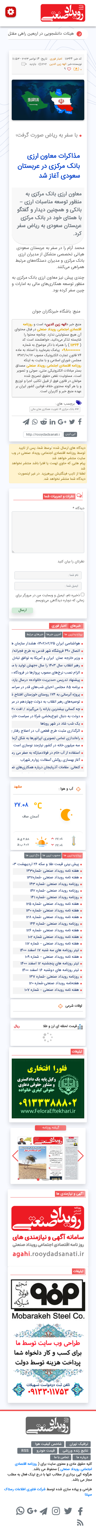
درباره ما (82, 1457)
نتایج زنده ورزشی (75, 1451)
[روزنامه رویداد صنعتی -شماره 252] (48, 1156)
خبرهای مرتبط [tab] (34, 634)
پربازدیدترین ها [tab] (73, 634)
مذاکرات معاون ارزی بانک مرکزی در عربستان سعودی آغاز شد (49, 166)
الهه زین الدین (56, 324)
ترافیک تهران (79, 1444)
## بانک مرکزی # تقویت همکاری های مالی (55, 409)
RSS (25, 1451)
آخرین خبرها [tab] (53, 634)
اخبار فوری (56, 59)
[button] (58, 1179)
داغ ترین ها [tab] (32, 855)
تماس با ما (61, 1457)
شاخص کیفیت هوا (48, 1444)
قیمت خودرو (46, 1451)
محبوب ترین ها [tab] (51, 855)
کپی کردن (70, 434)
